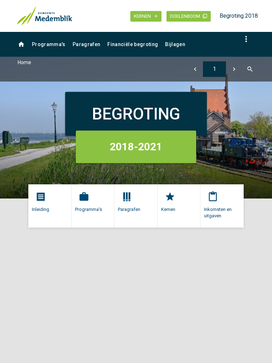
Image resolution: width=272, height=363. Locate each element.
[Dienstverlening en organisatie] (234, 69)
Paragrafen (87, 44)
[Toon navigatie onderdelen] (246, 39)
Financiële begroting (132, 44)
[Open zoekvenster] (250, 69)
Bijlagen (175, 44)
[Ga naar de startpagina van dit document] (44, 16)
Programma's (49, 44)
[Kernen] (195, 69)
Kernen (142, 16)
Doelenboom (185, 16)
